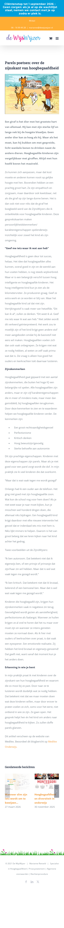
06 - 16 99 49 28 (18, 27)
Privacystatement (37, 868)
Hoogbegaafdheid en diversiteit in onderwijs (47, 782)
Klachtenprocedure (39, 874)
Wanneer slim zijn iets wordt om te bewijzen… (17, 782)
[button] (7, 791)
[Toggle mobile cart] (50, 38)
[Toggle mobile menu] (57, 38)
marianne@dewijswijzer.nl (41, 27)
